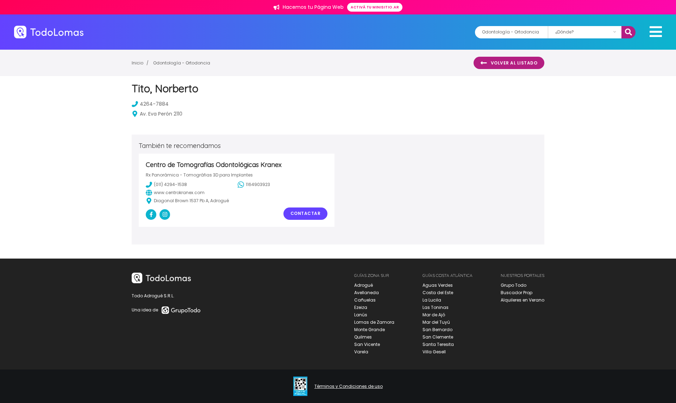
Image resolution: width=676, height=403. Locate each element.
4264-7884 (154, 104)
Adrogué (363, 285)
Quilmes (363, 337)
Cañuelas (365, 300)
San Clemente (438, 337)
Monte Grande (369, 330)
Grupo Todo (513, 285)
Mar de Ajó (434, 315)
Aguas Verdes (438, 285)
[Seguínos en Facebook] (151, 214)
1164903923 (258, 184)
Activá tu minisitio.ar (375, 7)
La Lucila (432, 300)
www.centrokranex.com (179, 193)
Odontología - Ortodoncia (181, 63)
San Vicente (367, 344)
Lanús (360, 315)
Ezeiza (360, 307)
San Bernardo (437, 330)
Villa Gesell (434, 352)
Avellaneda (366, 293)
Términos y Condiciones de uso (348, 386)
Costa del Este (438, 293)
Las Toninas (436, 307)
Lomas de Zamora (374, 322)
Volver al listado (514, 63)
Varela (361, 352)
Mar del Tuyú (436, 322)
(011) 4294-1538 (170, 184)
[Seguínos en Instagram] (164, 214)
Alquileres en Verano (522, 300)
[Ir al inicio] (48, 32)
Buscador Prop (516, 293)
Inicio (137, 63)
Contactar (305, 213)
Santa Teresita (438, 344)
